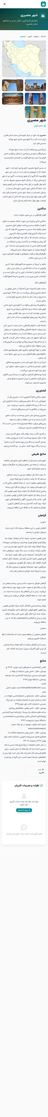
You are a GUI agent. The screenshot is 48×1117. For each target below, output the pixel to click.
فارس (30, 36)
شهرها (36, 36)
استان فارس (38, 126)
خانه (42, 36)
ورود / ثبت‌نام (23, 810)
